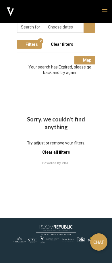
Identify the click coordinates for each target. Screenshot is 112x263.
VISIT (66, 163)
